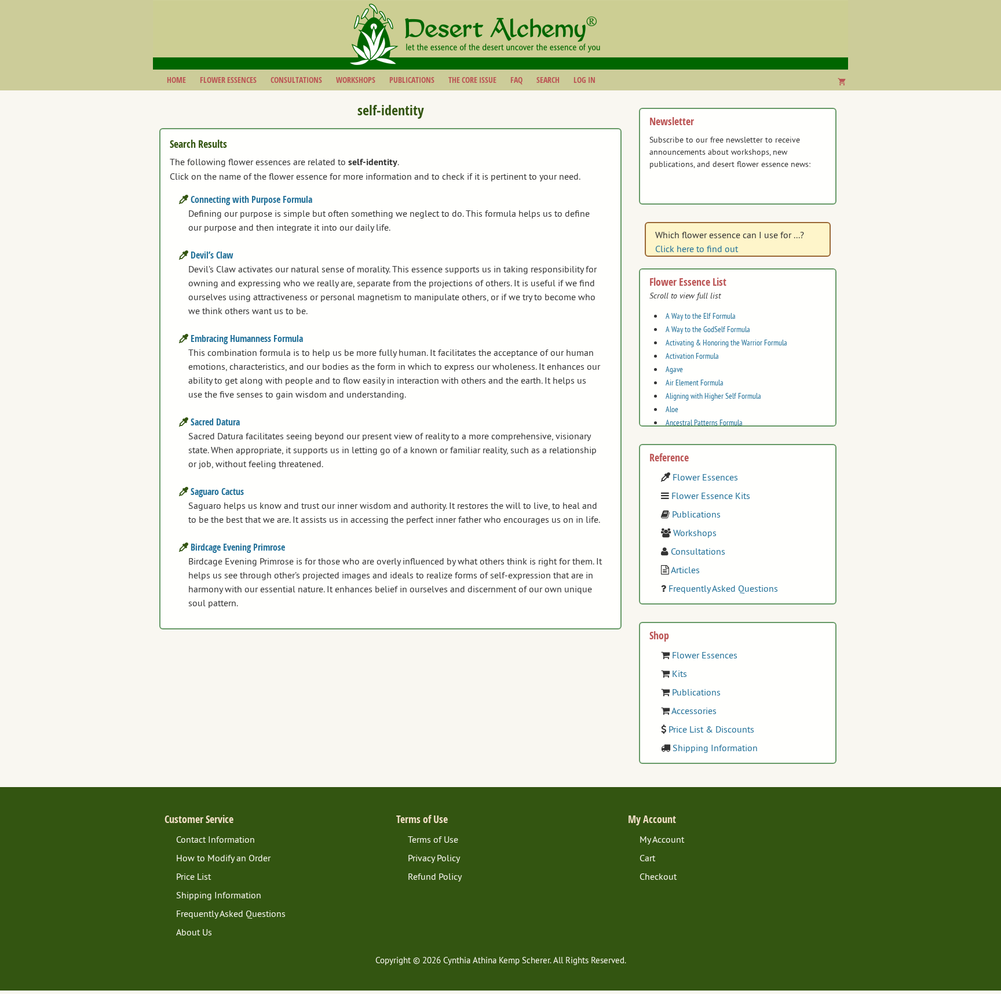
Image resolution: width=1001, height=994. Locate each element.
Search (548, 79)
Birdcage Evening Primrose (238, 547)
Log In (584, 79)
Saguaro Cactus (217, 491)
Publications (411, 79)
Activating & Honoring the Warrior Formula (726, 342)
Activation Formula (692, 356)
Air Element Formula (695, 382)
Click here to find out (696, 248)
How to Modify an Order (223, 858)
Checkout (658, 876)
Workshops (355, 79)
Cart (647, 858)
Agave (674, 369)
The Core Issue (472, 79)
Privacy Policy (434, 858)
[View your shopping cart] (841, 82)
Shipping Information (715, 747)
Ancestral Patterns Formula (704, 422)
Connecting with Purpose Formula (251, 199)
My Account (662, 839)
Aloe (672, 409)
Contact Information (215, 839)
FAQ (516, 79)
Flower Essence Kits (710, 495)
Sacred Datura (215, 422)
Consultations (296, 79)
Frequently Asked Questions (723, 588)
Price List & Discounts (711, 729)
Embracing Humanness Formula (247, 338)
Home (176, 79)
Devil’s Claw (212, 255)
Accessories (694, 710)
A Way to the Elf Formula (701, 316)
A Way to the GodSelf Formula (708, 329)
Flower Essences (228, 79)
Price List (193, 876)
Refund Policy (435, 876)
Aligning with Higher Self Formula (713, 396)
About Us (194, 932)
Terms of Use (433, 839)
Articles (685, 570)
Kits (679, 673)
